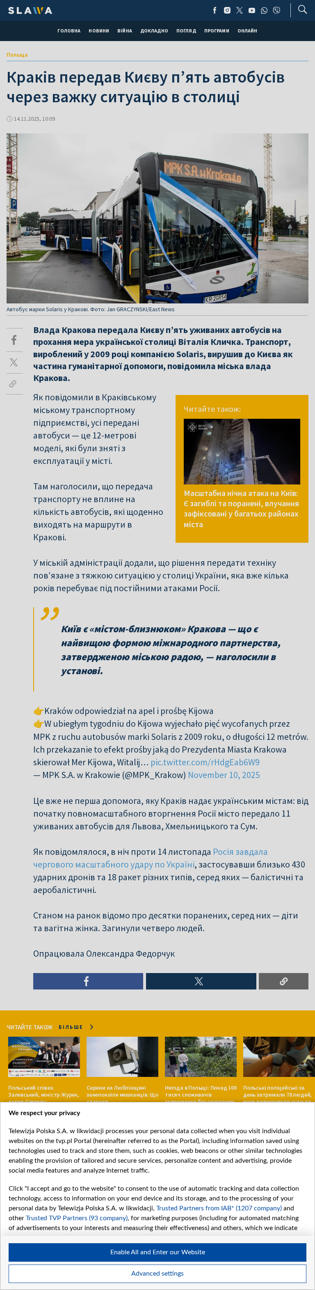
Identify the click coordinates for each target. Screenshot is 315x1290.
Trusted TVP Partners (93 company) (77, 1218)
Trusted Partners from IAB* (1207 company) (219, 1208)
